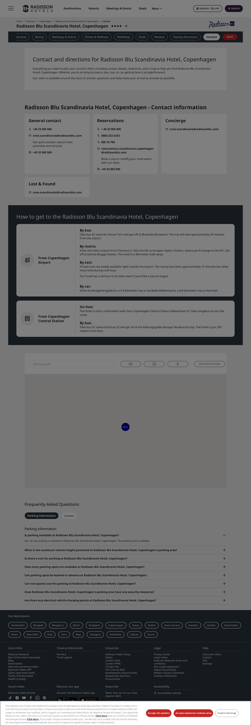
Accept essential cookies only (193, 713)
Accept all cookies (159, 713)
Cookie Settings (226, 713)
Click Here (101, 715)
